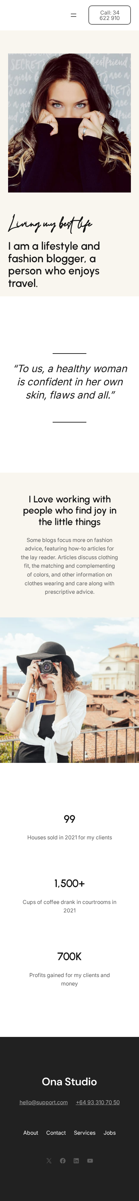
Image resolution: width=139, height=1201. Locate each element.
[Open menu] (74, 15)
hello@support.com (44, 1102)
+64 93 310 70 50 (98, 1102)
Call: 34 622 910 (110, 15)
